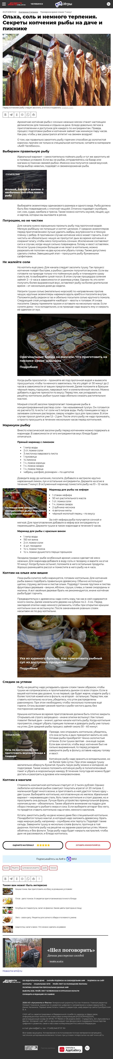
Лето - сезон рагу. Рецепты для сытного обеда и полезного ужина (45, 917)
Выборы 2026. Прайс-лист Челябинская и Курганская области (51, 991)
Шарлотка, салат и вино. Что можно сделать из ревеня (40, 927)
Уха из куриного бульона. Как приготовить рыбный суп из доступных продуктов (61, 660)
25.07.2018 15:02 (9, 12)
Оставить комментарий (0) (88, 845)
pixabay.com (67, 108)
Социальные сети (42, 984)
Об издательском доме (33, 981)
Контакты (27, 984)
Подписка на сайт (95, 981)
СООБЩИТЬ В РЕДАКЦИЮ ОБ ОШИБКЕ (39, 994)
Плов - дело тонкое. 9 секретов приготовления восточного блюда (45, 898)
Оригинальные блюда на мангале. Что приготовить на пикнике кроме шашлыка (63, 359)
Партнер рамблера (48, 1048)
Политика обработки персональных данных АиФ (46, 987)
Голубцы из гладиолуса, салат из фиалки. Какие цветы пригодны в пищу (48, 908)
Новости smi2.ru (12, 971)
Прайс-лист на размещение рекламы (70, 984)
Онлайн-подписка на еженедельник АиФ (66, 981)
